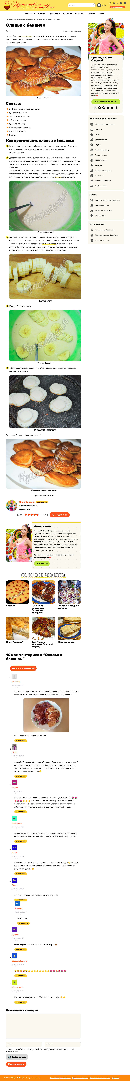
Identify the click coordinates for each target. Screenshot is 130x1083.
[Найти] (93, 5)
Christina (16, 681)
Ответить (21, 740)
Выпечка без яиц (19, 20)
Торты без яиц (101, 155)
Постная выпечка (102, 205)
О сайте (90, 14)
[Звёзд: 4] (34, 514)
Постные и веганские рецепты (107, 200)
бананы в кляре (49, 244)
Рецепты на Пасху (102, 240)
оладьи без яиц (25, 36)
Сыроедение (100, 216)
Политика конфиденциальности (60, 1078)
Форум (102, 14)
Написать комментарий (23, 668)
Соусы (97, 145)
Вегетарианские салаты (104, 124)
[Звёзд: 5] (37, 514)
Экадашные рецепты (103, 210)
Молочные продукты (103, 170)
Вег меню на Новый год (104, 230)
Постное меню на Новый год (106, 235)
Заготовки (99, 176)
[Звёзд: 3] (31, 514)
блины (58, 177)
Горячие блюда (101, 140)
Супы (97, 134)
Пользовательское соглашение (100, 1078)
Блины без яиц (101, 160)
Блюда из (67, 14)
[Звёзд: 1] (25, 514)
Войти (104, 5)
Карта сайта (115, 1078)
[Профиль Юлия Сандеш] (12, 505)
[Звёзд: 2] (28, 514)
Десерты (98, 165)
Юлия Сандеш (27, 502)
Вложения (17, 1057)
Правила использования (80, 1078)
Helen (14, 752)
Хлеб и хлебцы (101, 186)
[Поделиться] (126, 521)
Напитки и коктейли (103, 181)
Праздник (53, 14)
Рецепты (29, 14)
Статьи (78, 14)
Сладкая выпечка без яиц (36, 20)
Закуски (98, 129)
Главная (9, 20)
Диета (41, 14)
